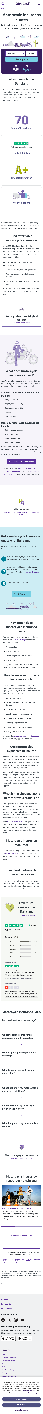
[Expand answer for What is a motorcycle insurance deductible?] (21, 1079)
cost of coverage (19, 640)
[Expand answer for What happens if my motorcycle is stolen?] (21, 1133)
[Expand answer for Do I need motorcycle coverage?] (21, 1026)
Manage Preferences (21, 1410)
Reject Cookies (21, 1404)
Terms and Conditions (29, 1390)
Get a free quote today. (21, 322)
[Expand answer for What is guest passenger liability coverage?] (21, 1062)
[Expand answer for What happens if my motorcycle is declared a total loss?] (21, 1097)
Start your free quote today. (21, 1158)
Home (3, 8)
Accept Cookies (21, 1399)
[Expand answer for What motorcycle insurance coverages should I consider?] (21, 1044)
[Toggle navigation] (39, 4)
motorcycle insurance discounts (26, 736)
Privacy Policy (32, 1393)
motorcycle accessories (15, 452)
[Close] (40, 1379)
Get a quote (21, 59)
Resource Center (12, 853)
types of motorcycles (15, 822)
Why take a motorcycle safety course (16, 1208)
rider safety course (32, 572)
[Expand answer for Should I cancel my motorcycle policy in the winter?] (21, 1115)
